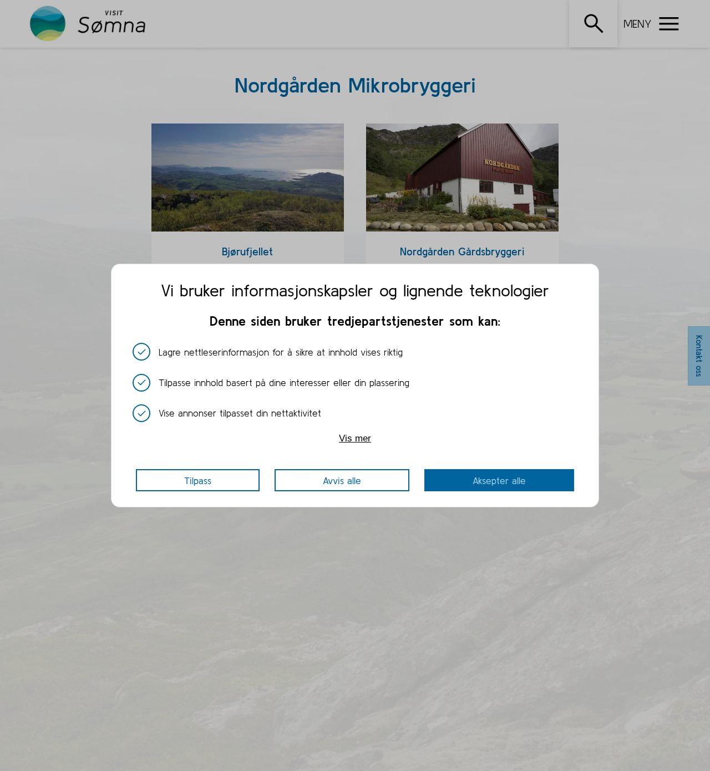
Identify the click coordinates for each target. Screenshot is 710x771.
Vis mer (355, 438)
